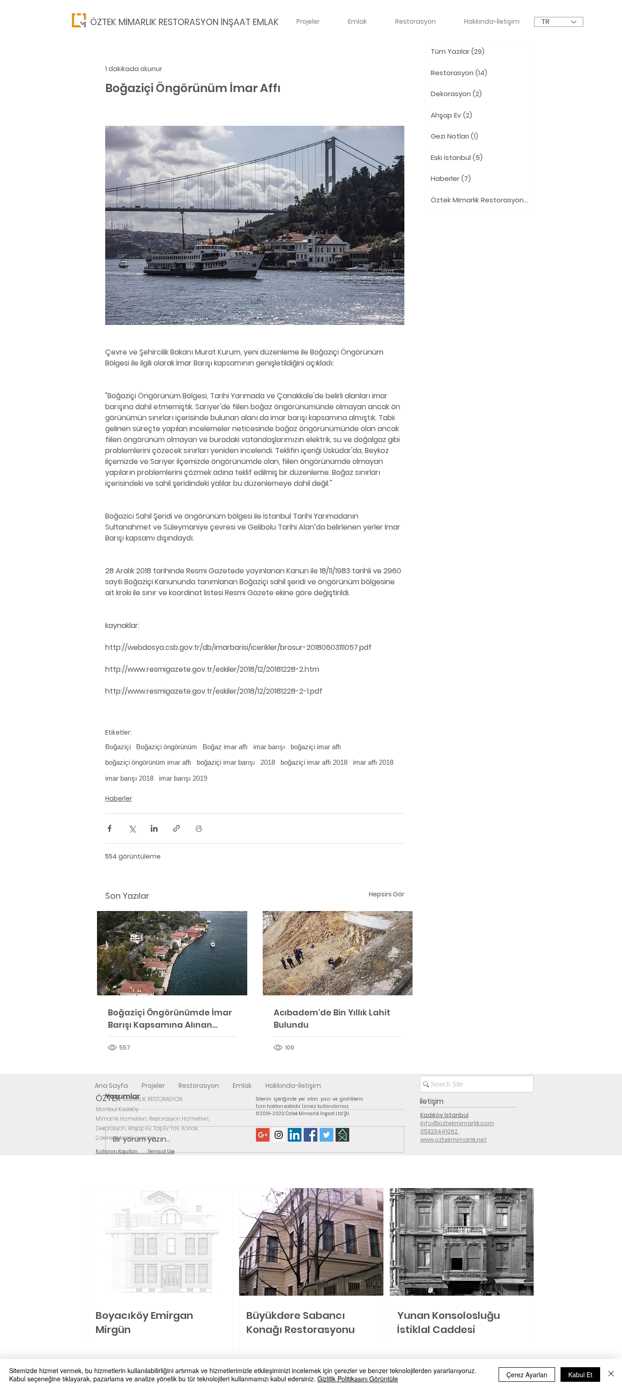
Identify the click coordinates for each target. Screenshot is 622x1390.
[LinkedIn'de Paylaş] (154, 828)
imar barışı (269, 747)
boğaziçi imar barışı (226, 762)
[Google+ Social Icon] (263, 1135)
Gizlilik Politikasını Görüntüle (357, 1378)
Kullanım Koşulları (122, 1151)
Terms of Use (161, 1151)
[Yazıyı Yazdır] (198, 828)
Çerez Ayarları (526, 1374)
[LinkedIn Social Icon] (294, 1135)
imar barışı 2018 (129, 778)
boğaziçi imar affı (316, 747)
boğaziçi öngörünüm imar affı (148, 762)
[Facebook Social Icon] (310, 1135)
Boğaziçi (118, 747)
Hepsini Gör (386, 894)
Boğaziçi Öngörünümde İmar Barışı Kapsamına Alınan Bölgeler (170, 1019)
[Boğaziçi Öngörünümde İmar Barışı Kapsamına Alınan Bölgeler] (172, 953)
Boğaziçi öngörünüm (166, 747)
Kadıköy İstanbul (444, 1115)
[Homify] (342, 1135)
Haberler (118, 798)
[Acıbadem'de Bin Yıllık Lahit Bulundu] (338, 953)
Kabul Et (580, 1374)
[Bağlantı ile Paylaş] (176, 828)
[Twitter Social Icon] (326, 1135)
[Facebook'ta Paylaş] (109, 828)
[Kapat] (611, 1374)
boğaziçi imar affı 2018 (313, 762)
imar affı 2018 (373, 762)
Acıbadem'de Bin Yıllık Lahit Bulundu (332, 1018)
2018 (267, 762)
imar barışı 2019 (183, 778)
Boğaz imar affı (225, 747)
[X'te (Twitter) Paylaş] (131, 828)
